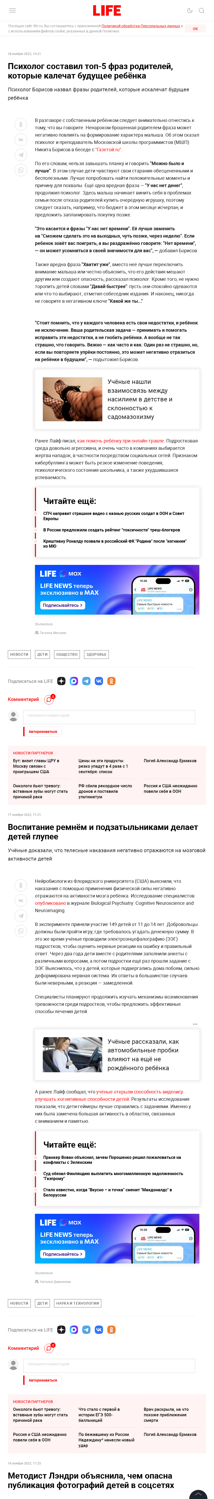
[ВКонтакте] (99, 681)
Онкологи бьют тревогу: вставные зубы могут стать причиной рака (40, 791)
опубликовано (51, 903)
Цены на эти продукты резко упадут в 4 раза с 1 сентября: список (103, 766)
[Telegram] (86, 681)
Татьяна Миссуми (53, 633)
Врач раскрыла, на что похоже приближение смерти (166, 1414)
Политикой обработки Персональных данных (141, 25)
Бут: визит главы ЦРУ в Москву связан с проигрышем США (36, 766)
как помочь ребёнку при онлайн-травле (120, 440)
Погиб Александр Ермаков (170, 760)
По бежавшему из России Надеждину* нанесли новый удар (106, 1439)
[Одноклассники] (111, 681)
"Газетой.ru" (108, 149)
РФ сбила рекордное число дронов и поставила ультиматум (105, 791)
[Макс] (74, 681)
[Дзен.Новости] (61, 681)
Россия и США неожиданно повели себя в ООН (170, 788)
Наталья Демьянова (55, 1281)
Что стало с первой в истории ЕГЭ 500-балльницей (99, 1414)
